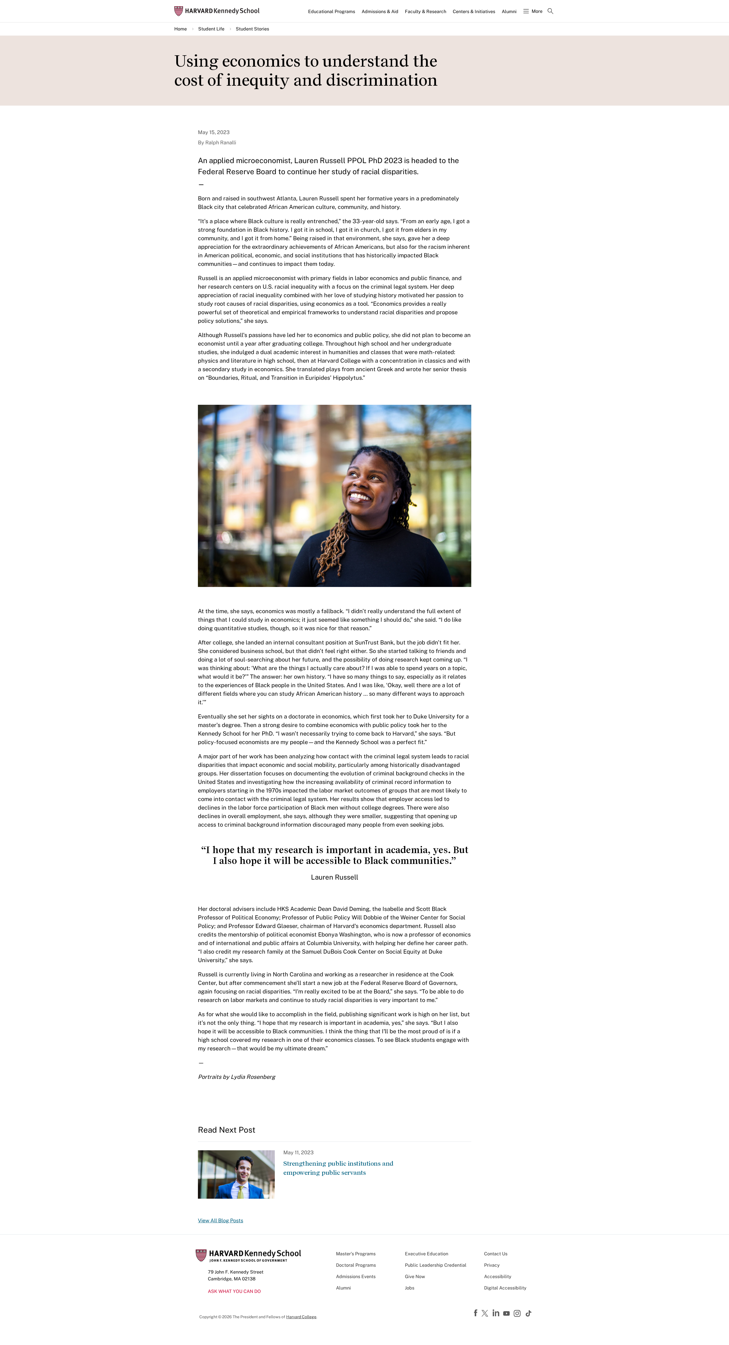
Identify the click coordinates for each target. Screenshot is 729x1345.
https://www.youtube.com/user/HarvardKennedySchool (507, 1313)
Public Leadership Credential (435, 1265)
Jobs (409, 1288)
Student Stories (252, 29)
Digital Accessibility (505, 1288)
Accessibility (497, 1276)
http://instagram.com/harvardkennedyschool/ (518, 1314)
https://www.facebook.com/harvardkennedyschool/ (476, 1313)
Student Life (211, 29)
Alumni (509, 11)
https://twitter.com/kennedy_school (486, 1313)
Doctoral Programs (356, 1265)
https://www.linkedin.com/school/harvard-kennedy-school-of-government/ (496, 1313)
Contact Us (495, 1253)
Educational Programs (331, 11)
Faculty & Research (425, 11)
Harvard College (301, 1317)
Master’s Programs (356, 1253)
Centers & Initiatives (474, 11)
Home (180, 29)
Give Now (415, 1276)
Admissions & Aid (380, 11)
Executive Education (426, 1253)
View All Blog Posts (220, 1220)
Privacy (492, 1265)
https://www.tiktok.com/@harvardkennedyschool (529, 1313)
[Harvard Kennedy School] (218, 11)
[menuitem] (332, 13)
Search (550, 12)
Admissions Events (356, 1276)
